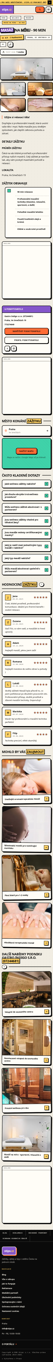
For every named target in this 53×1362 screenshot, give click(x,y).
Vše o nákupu (8, 1279)
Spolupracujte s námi (12, 1302)
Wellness (15, 18)
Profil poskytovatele (26, 340)
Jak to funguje (8, 1283)
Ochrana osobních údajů (15, 1238)
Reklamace (18, 1233)
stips (7, 9)
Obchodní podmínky (38, 1233)
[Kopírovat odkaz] (10, 44)
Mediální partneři (10, 1293)
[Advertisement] (26, 272)
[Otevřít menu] (48, 9)
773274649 (9, 324)
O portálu (8, 1344)
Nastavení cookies (10, 1311)
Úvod (3, 18)
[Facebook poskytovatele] (7, 348)
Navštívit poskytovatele (26, 331)
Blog (5, 1233)
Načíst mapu (26, 451)
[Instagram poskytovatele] (13, 348)
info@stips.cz (8, 1328)
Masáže (29, 18)
